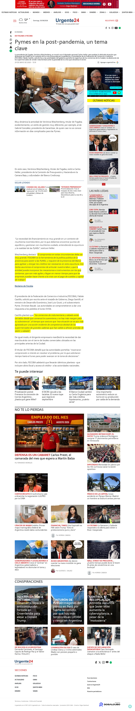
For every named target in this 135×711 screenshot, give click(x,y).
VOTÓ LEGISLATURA (77, 387)
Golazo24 (114, 12)
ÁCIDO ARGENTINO (60, 560)
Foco (75, 12)
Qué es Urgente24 (93, 685)
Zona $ (103, 12)
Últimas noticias (9, 12)
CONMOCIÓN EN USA (61, 647)
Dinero (93, 12)
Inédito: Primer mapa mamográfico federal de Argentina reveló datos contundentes (31, 527)
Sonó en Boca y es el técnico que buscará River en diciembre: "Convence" (98, 260)
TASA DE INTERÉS (49, 387)
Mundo (36, 12)
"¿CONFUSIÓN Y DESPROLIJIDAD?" (96, 196)
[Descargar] (10, 47)
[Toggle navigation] (15, 20)
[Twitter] (10, 36)
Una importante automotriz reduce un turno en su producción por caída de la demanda (107, 395)
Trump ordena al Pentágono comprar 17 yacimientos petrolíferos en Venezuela (102, 438)
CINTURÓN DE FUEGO (63, 601)
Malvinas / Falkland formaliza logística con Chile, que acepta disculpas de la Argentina (98, 201)
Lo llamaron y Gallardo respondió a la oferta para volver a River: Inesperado (98, 249)
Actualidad (23, 12)
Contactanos (91, 681)
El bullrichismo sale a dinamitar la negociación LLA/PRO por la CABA (31, 496)
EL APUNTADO (95, 257)
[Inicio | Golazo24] (120, 28)
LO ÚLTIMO (94, 246)
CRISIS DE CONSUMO (105, 387)
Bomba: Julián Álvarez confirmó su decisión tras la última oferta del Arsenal (98, 212)
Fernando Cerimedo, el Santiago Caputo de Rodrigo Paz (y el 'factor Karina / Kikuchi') (29, 651)
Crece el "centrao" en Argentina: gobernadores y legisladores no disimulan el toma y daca (31, 566)
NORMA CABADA (64, 535)
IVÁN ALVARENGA (99, 221)
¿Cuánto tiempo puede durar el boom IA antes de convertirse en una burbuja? (103, 565)
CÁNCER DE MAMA (23, 525)
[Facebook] (10, 32)
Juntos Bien (127, 12)
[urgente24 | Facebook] (106, 28)
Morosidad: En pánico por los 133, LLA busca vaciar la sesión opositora (103, 467)
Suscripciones (92, 678)
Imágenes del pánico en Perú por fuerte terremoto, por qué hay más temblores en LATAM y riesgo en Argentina (67, 612)
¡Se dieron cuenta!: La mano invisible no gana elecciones (66, 563)
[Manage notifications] (130, 706)
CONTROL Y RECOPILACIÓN (99, 598)
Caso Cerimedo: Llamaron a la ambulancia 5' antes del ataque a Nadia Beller (103, 651)
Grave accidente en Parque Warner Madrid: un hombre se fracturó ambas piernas (103, 496)
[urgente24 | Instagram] (112, 28)
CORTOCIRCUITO (22, 493)
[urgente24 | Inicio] (118, 694)
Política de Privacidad (36, 701)
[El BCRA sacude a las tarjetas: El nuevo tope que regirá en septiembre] (54, 389)
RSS (88, 688)
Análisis (57, 12)
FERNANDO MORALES (100, 240)
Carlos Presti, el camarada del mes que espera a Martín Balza (98, 232)
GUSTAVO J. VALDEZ (65, 571)
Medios (46, 12)
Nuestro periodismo (94, 691)
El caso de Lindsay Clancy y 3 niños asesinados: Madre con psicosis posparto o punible (66, 651)
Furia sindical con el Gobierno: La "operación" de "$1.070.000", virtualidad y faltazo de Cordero (37, 191)
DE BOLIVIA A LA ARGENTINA (28, 647)
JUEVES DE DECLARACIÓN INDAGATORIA (99, 648)
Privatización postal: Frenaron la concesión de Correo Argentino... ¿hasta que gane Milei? (26, 395)
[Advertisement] (49, 149)
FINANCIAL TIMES (59, 525)
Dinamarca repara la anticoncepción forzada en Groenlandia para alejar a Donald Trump (30, 612)
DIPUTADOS (92, 464)
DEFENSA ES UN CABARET (95, 228)
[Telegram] (10, 43)
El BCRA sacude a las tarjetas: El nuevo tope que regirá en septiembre (52, 395)
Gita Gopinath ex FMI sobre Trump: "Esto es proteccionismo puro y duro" (66, 527)
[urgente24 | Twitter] (109, 28)
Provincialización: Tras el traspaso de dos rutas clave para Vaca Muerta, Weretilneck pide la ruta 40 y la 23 (72, 192)
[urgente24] (24, 663)
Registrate (110, 20)
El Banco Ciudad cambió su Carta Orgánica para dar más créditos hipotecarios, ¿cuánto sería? (80, 397)
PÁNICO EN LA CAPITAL (97, 493)
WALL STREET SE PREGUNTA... (100, 560)
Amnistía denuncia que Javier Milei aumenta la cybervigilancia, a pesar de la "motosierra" (101, 612)
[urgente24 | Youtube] (116, 28)
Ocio (67, 12)
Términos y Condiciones (21, 701)
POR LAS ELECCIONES (23, 387)
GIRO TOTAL (94, 209)
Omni (83, 12)
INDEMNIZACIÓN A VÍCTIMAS (30, 598)
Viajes (35, 691)
